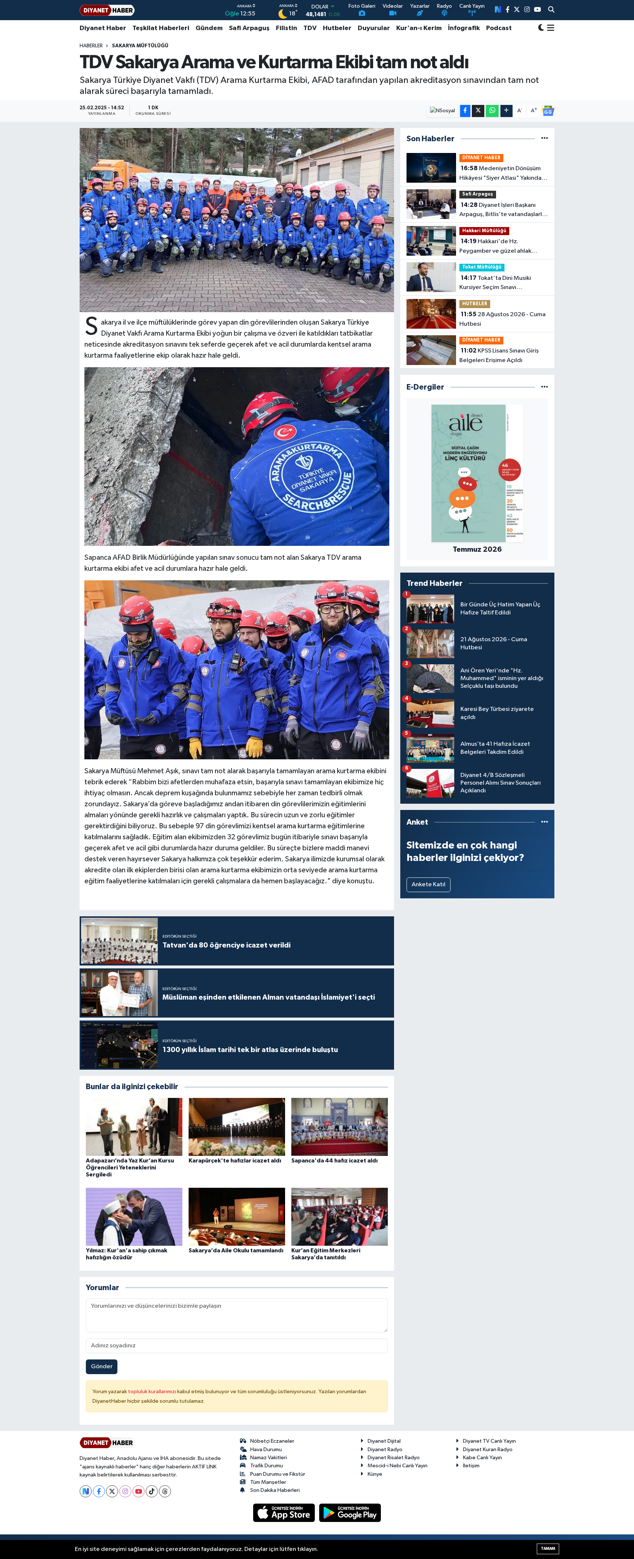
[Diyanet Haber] (107, 10)
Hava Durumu (266, 1449)
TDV (310, 28)
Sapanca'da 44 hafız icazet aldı (334, 1161)
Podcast (499, 28)
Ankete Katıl (428, 884)
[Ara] (551, 10)
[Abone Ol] (548, 111)
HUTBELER (474, 304)
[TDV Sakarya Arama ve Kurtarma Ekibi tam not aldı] (237, 220)
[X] (112, 1491)
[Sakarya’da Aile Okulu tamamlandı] (237, 1216)
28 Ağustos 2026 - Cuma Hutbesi (502, 319)
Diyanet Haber (103, 28)
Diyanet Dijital (384, 1441)
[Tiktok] (152, 1491)
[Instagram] (125, 1491)
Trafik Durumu (266, 1465)
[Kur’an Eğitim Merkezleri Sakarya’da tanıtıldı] (339, 1216)
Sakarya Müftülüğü (140, 45)
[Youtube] (138, 1491)
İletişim (471, 1465)
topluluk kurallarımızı (152, 1391)
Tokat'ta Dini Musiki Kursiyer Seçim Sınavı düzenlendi (495, 283)
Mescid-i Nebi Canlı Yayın (397, 1465)
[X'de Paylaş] (478, 111)
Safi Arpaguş (249, 28)
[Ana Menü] (549, 28)
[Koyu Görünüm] (541, 28)
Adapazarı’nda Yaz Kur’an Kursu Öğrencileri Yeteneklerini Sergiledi (130, 1168)
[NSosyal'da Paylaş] (443, 111)
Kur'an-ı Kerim (419, 28)
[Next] (86, 1491)
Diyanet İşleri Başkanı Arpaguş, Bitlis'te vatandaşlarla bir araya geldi (502, 210)
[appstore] (285, 1512)
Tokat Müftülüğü (482, 267)
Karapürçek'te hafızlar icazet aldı (235, 1161)
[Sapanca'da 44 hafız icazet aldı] (339, 1127)
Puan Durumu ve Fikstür (277, 1474)
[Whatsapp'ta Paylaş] (492, 111)
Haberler (91, 45)
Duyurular (374, 28)
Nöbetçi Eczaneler (272, 1441)
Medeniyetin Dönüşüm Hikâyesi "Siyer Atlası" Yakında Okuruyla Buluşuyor (500, 174)
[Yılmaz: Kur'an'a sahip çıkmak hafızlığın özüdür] (134, 1216)
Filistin (286, 28)
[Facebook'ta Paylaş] (465, 111)
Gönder (102, 1366)
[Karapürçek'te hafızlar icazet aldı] (237, 1127)
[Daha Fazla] (506, 111)
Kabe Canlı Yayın (482, 1457)
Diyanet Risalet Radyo (394, 1457)
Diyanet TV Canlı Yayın (489, 1441)
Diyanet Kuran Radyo (488, 1449)
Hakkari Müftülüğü (484, 231)
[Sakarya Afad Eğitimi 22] (237, 456)
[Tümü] (544, 139)
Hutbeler (337, 28)
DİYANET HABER (481, 158)
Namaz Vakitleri (268, 1457)
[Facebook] (99, 1491)
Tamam (548, 1549)
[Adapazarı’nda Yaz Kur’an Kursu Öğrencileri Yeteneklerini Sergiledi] (134, 1127)
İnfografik (464, 28)
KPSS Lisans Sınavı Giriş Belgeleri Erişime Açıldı (499, 355)
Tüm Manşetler (268, 1482)
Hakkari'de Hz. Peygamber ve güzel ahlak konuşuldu (495, 247)
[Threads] (165, 1491)
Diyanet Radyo (385, 1449)
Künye (375, 1474)
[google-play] (350, 1512)
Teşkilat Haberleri (160, 28)
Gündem (209, 28)
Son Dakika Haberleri (275, 1490)
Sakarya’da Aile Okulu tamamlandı (236, 1250)
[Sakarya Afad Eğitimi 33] (237, 669)
